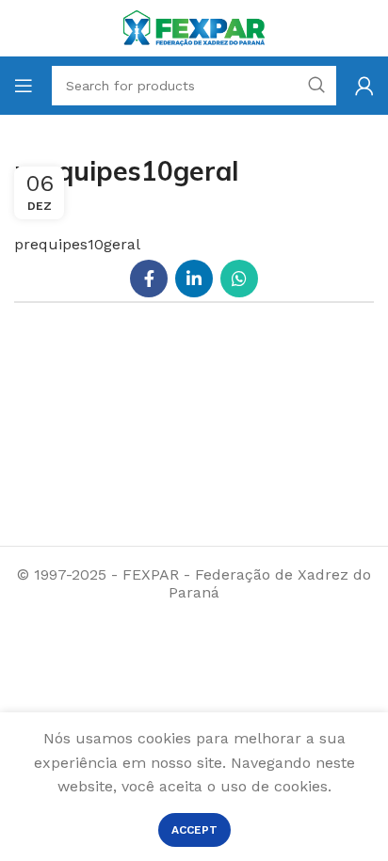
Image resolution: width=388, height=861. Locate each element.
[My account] (364, 85)
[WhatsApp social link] (239, 278)
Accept (194, 830)
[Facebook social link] (149, 278)
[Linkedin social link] (194, 278)
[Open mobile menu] (23, 85)
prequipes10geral (77, 244)
